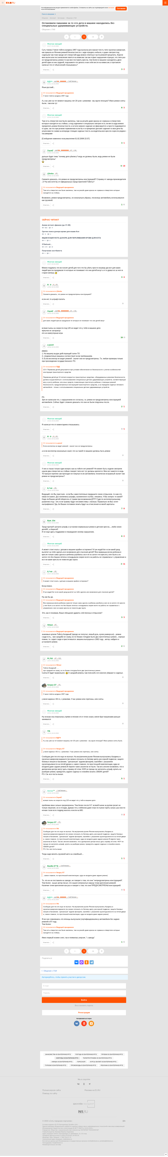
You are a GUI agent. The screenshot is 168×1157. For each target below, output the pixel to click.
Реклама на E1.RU (92, 1090)
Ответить (46, 70)
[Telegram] (92, 962)
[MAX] (82, 962)
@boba (50, 174)
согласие (111, 7)
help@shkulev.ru (57, 1143)
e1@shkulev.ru (67, 1139)
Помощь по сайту (49, 1093)
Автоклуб (53, 18)
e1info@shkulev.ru (93, 1141)
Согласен (121, 8)
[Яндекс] (84, 1023)
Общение (45, 18)
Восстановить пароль (84, 1005)
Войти (84, 1000)
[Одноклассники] (87, 962)
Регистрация (84, 1013)
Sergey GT (51, 685)
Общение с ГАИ (71, 18)
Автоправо (61, 18)
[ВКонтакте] (77, 962)
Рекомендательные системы (51, 1144)
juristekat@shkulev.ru (106, 1141)
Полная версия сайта (51, 1090)
